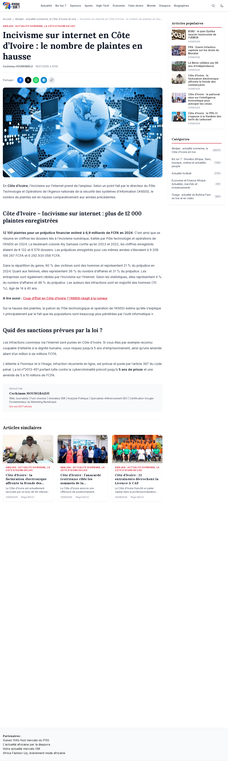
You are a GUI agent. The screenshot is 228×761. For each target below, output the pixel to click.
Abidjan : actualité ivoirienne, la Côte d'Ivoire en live (45, 18)
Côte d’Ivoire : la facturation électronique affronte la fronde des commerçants (26, 479)
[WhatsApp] (36, 80)
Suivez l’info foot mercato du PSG (26, 740)
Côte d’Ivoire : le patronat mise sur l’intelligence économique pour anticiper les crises (204, 99)
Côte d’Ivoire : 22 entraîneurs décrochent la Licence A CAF (136, 479)
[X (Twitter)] (28, 80)
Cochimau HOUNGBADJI (29, 393)
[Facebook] (20, 80)
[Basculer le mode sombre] (222, 5)
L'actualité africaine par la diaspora (26, 744)
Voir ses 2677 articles (20, 406)
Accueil (7, 18)
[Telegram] (44, 80)
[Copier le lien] (51, 80)
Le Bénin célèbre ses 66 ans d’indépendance (203, 64)
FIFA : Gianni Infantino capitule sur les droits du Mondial (203, 50)
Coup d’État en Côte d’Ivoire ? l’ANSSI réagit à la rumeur (65, 298)
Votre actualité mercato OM (21, 748)
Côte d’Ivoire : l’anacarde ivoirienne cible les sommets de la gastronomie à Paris (80, 479)
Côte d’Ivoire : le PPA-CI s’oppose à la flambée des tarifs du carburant (204, 116)
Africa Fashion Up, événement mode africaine (34, 753)
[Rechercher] (213, 5)
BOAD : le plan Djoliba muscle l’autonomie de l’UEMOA (202, 34)
